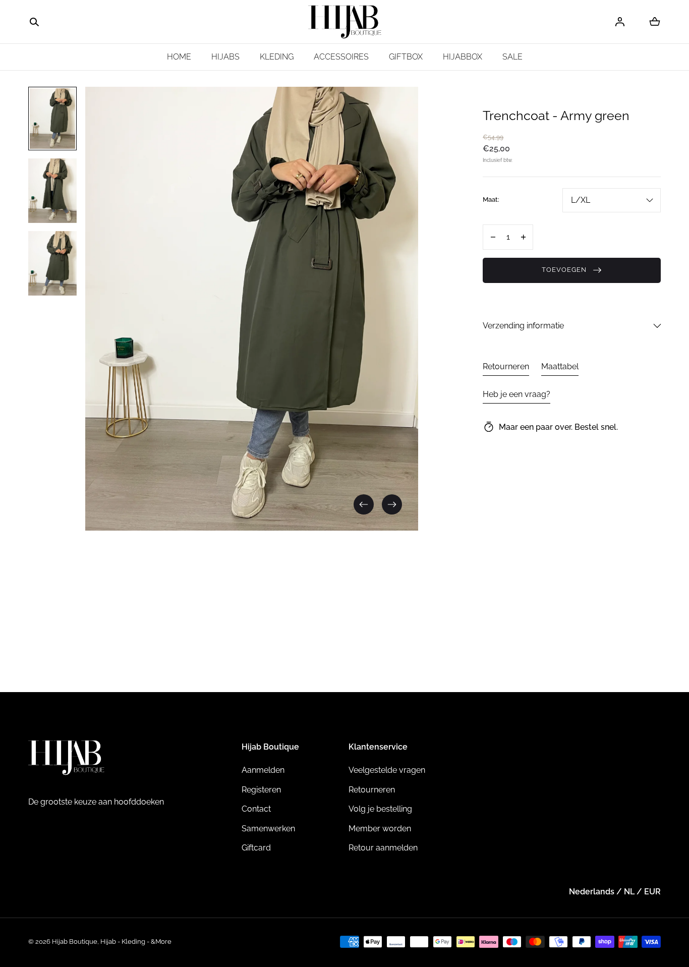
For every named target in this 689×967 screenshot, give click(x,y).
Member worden (380, 828)
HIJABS (225, 57)
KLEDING (277, 57)
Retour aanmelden (383, 847)
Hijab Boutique (74, 941)
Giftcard (256, 847)
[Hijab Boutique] (344, 22)
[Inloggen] (620, 22)
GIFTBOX (406, 57)
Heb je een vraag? (516, 394)
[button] (34, 22)
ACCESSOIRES (341, 57)
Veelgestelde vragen (387, 770)
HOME (179, 57)
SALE (512, 57)
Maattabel (560, 366)
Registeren (261, 789)
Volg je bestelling (380, 809)
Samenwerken (268, 828)
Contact (256, 809)
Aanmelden (263, 770)
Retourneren (506, 366)
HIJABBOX (462, 57)
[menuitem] (52, 118)
